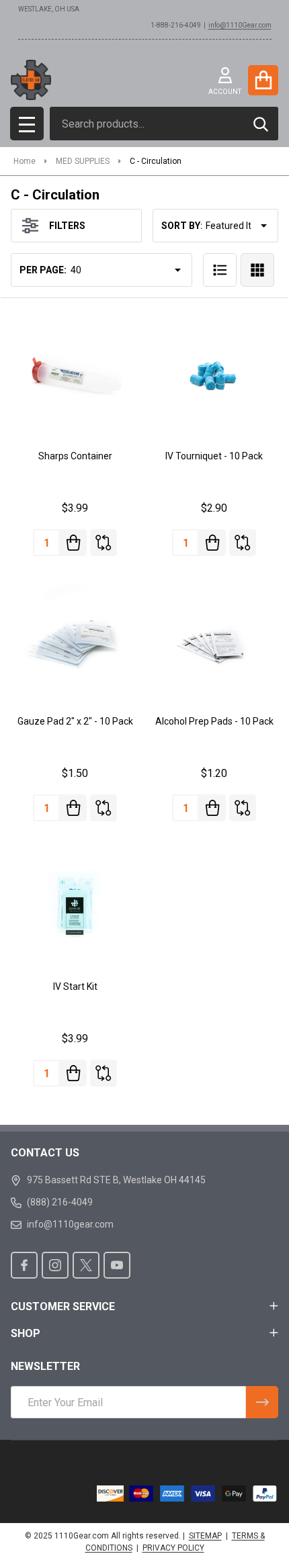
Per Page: (43, 270)
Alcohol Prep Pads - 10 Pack (214, 721)
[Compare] (103, 542)
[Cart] (263, 80)
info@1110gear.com (70, 1224)
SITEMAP (205, 1536)
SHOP (25, 1333)
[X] (86, 1265)
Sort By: (182, 225)
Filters (67, 225)
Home (24, 161)
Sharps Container (75, 456)
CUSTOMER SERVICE (63, 1306)
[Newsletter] (262, 1402)
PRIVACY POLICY (173, 1548)
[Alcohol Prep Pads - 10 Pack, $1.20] (214, 639)
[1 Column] (220, 270)
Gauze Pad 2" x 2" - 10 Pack (75, 721)
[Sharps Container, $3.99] (74, 374)
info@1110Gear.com (240, 25)
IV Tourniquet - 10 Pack (214, 456)
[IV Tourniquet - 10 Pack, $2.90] (214, 374)
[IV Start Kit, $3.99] (74, 904)
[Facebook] (24, 1265)
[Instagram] (55, 1265)
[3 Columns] (257, 270)
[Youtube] (117, 1265)
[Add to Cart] (73, 542)
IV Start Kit (75, 986)
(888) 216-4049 (60, 1202)
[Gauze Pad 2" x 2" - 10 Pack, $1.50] (74, 639)
